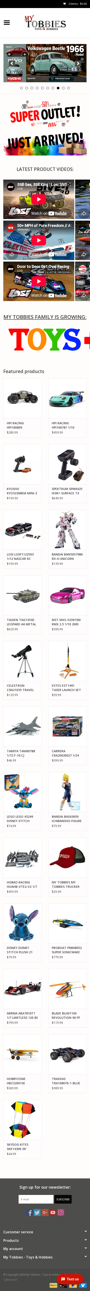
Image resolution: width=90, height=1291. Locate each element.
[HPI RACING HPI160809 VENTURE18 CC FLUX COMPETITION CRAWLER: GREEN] (22, 398)
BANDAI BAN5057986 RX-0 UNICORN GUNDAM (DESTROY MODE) (67, 556)
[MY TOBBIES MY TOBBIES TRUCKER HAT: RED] (67, 857)
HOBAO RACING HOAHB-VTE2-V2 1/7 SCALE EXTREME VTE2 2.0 (22, 884)
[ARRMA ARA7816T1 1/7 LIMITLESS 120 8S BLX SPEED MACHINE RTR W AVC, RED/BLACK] (22, 989)
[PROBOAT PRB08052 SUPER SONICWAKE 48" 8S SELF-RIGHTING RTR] (67, 923)
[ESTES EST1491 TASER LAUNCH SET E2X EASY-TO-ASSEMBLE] (67, 661)
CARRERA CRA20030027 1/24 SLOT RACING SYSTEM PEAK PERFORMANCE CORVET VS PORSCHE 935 (67, 753)
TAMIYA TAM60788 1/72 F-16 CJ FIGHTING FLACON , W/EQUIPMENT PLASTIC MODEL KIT (21, 753)
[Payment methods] (53, 1285)
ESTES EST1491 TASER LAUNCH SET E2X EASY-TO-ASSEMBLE (66, 687)
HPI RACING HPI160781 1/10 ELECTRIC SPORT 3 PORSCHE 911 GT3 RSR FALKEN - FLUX (66, 425)
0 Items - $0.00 (77, 4)
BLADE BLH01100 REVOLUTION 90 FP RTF (66, 1015)
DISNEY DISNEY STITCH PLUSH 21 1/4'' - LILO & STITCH (22, 950)
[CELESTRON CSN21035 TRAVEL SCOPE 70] (22, 661)
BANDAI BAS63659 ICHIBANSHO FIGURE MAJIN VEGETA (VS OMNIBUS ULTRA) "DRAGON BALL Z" (67, 818)
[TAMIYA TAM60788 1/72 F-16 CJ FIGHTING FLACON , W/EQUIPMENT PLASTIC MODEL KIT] (22, 726)
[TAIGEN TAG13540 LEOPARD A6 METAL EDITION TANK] (22, 595)
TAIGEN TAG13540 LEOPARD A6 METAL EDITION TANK (21, 622)
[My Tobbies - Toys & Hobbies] (52, 22)
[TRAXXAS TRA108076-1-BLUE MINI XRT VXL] (67, 1054)
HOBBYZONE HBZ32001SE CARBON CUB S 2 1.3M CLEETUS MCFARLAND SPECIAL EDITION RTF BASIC (22, 1081)
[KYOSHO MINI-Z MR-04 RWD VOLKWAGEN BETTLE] (45, 63)
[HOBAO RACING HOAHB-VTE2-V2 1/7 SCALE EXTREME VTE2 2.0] (22, 857)
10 (68, 88)
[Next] (78, 63)
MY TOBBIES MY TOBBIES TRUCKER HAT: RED (66, 884)
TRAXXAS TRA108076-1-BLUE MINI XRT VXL (66, 1081)
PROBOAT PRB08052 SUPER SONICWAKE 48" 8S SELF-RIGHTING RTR (67, 950)
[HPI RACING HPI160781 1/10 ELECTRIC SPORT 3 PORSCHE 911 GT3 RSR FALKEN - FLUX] (67, 398)
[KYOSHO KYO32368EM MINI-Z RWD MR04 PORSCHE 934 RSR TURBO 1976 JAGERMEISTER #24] (22, 464)
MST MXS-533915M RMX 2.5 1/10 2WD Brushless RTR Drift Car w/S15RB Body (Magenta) (66, 622)
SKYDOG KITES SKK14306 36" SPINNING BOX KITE (21, 1146)
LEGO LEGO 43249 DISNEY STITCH (20, 818)
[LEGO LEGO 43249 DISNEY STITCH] (22, 792)
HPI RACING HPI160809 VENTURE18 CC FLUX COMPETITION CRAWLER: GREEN (22, 425)
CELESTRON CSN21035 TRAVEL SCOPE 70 (20, 687)
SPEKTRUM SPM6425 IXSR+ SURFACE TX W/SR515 (67, 491)
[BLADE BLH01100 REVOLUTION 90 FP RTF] (67, 989)
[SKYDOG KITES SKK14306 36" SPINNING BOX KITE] (22, 1120)
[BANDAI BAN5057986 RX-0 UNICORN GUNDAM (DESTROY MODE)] (67, 530)
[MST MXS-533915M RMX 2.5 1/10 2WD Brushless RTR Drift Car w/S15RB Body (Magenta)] (67, 595)
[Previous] (12, 63)
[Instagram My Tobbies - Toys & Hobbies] (60, 1212)
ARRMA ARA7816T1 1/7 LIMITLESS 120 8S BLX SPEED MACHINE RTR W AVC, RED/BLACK (22, 1015)
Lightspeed (10, 1279)
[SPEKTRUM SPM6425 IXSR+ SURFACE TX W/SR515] (67, 464)
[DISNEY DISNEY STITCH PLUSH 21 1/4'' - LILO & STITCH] (22, 923)
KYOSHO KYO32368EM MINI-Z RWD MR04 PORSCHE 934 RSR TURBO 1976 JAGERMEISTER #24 (22, 491)
